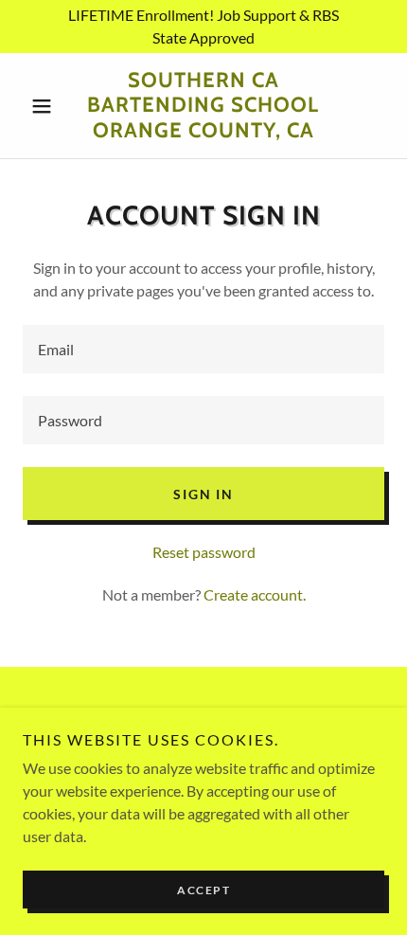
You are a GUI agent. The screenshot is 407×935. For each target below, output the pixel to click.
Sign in (203, 494)
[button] (50, 106)
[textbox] (203, 349)
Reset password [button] (204, 552)
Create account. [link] (255, 594)
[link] (203, 105)
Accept (203, 890)
